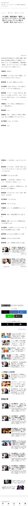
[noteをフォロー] (20, 324)
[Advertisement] (14, 39)
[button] (18, 316)
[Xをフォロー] (7, 324)
